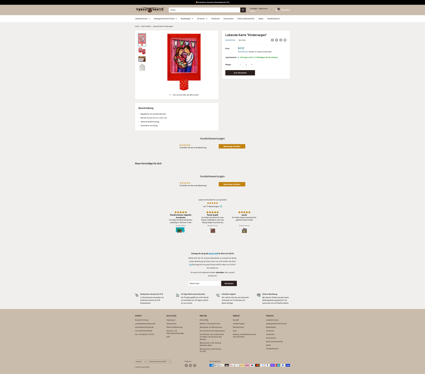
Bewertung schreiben (232, 146)
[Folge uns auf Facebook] (186, 365)
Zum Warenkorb (240, 73)
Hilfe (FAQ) (204, 320)
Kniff (191, 265)
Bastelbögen (186, 19)
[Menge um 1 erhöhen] (252, 64)
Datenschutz (171, 324)
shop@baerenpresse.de (144, 327)
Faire (235, 331)
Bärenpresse (230, 40)
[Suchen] (243, 10)
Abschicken (229, 283)
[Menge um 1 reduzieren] (240, 64)
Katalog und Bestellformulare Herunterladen (244, 335)
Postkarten (215, 19)
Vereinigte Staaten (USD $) (157, 361)
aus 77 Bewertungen (211, 206)
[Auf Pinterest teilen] (276, 40)
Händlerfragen (239, 324)
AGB (168, 337)
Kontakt (236, 320)
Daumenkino (229, 19)
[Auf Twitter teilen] (280, 40)
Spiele (260, 19)
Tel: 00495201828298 (143, 331)
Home (137, 26)
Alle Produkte (146, 26)
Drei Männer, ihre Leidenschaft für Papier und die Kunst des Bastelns (212, 336)
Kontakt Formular (142, 320)
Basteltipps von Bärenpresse (211, 327)
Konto (252, 11)
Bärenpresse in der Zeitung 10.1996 (210, 350)
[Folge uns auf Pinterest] (194, 365)
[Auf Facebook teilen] (272, 40)
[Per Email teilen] (285, 40)
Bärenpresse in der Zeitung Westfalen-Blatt (210, 344)
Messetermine (238, 327)
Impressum (170, 320)
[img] (212, 203)
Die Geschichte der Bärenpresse (212, 331)
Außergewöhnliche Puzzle (164, 19)
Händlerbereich (273, 19)
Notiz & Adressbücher (246, 19)
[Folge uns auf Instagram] (190, 365)
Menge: (228, 64)
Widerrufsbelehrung (174, 327)
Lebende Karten (141, 19)
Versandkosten (243, 52)
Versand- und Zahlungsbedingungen (175, 332)
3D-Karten (201, 19)
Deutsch (139, 361)
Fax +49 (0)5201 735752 (144, 334)
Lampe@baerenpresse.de (145, 324)
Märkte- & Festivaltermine (210, 324)
